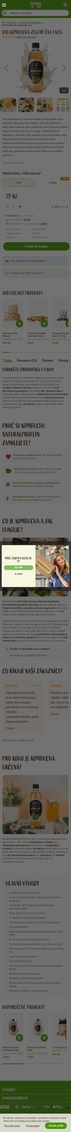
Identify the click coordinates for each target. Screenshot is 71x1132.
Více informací (12, 1125)
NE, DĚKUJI (18, 574)
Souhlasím (56, 1125)
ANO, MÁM (19, 567)
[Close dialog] (67, 547)
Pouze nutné (32, 1125)
